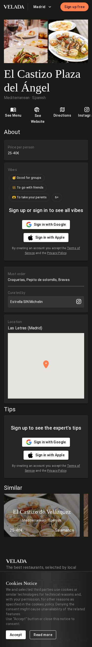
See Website (38, 119)
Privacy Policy (56, 253)
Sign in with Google (50, 224)
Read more (43, 635)
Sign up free (74, 7)
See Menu (13, 115)
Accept (16, 635)
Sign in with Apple (50, 237)
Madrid (39, 7)
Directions (62, 115)
